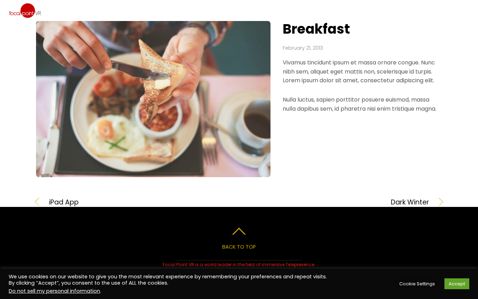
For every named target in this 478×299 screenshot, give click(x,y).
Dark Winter (340, 202)
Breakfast (316, 29)
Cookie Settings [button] (417, 283)
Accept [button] (457, 283)
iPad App (64, 202)
